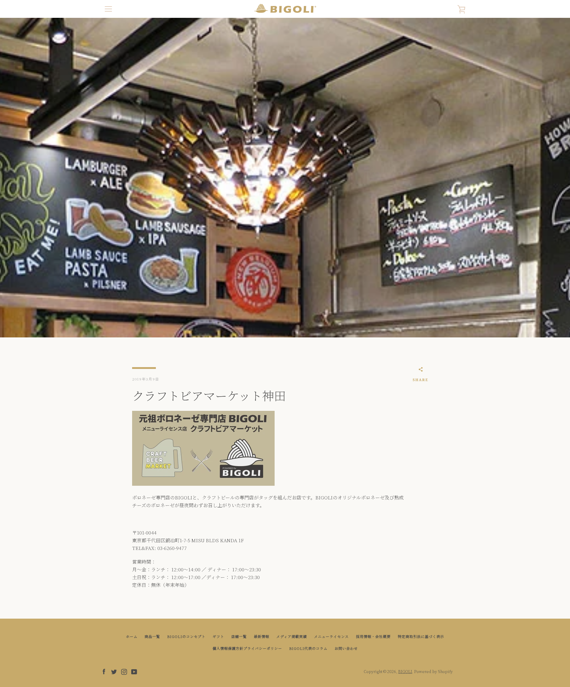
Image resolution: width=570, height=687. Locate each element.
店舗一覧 (239, 636)
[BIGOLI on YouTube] (134, 671)
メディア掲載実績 (291, 636)
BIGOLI (405, 671)
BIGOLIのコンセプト (186, 636)
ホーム (131, 636)
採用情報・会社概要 (373, 636)
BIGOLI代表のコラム (308, 648)
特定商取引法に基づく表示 (421, 636)
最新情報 (261, 636)
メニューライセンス (331, 636)
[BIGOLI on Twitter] (114, 671)
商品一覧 (152, 636)
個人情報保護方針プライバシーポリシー (247, 648)
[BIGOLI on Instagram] (124, 671)
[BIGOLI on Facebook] (104, 671)
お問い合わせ (346, 648)
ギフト (218, 636)
